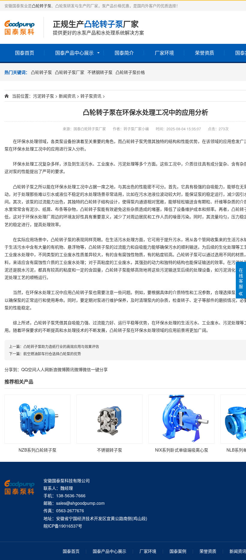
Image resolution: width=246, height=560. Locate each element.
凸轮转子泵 (41, 5)
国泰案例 (178, 551)
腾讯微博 (74, 369)
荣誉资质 (204, 52)
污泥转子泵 (43, 96)
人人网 (42, 369)
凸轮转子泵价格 (130, 72)
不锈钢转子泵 (99, 72)
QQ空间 (28, 369)
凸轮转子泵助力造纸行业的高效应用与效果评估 (61, 346)
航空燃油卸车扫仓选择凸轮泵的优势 (52, 353)
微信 (86, 369)
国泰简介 (124, 52)
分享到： (12, 369)
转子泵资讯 (90, 96)
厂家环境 (164, 52)
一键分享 (99, 369)
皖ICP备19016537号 (63, 526)
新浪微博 (57, 369)
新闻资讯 (67, 96)
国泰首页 (24, 52)
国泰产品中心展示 (74, 52)
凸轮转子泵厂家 (69, 72)
